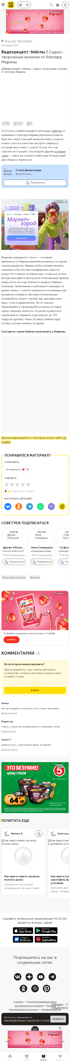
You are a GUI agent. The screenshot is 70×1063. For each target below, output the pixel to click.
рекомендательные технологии (21, 1020)
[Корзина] (57, 5)
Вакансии (51, 1005)
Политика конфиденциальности (42, 1002)
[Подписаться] (38, 833)
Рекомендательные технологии (23, 1009)
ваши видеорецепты (14, 577)
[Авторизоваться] (65, 4)
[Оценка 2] (12, 484)
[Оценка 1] (6, 484)
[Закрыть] (67, 1004)
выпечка (34, 577)
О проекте (18, 1002)
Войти (35, 690)
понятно (58, 1019)
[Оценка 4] (22, 484)
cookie (45, 1020)
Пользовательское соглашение (28, 1005)
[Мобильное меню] (3, 4)
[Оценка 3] (17, 484)
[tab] (9, 1057)
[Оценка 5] (28, 484)
